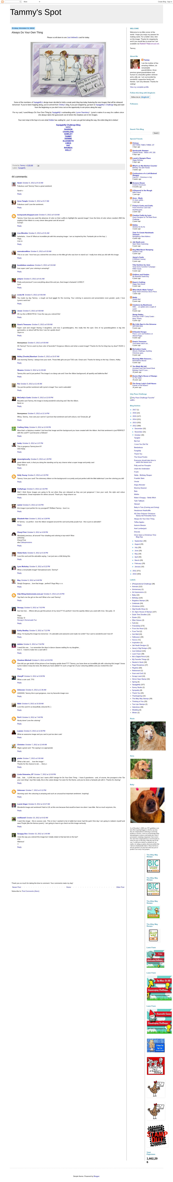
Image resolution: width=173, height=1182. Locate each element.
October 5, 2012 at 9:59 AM (42, 324)
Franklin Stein (139, 478)
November (139, 432)
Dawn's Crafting (139, 282)
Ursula (136, 481)
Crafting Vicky (23, 427)
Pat (18, 384)
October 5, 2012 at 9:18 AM (49, 215)
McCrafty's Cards (24, 397)
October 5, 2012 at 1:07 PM (32, 443)
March (137, 560)
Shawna (20, 370)
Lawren (20, 731)
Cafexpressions (26, 542)
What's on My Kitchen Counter (145, 166)
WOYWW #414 (138, 326)
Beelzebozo (138, 447)
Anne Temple (22, 201)
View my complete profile (139, 87)
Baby (134, 595)
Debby (135, 225)
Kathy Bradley (23, 630)
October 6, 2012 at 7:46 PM (32, 717)
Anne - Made (138, 198)
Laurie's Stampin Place (142, 158)
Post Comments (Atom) (30, 891)
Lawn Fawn (136, 654)
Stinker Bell (136, 299)
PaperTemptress (138, 665)
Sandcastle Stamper (141, 151)
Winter (134, 712)
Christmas (136, 606)
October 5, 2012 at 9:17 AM (38, 201)
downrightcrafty (23, 459)
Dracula (137, 532)
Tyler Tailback (139, 501)
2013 (135, 422)
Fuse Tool (135, 631)
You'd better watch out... (141, 343)
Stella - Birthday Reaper (143, 475)
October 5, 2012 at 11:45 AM (31, 384)
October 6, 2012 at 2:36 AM (36, 690)
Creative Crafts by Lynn (142, 215)
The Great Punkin (140, 457)
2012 (135, 426)
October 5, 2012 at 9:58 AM (33, 311)
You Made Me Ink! (140, 366)
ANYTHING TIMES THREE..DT (143, 145)
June (137, 551)
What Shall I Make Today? (143, 290)
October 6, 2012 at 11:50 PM (34, 731)
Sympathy (136, 690)
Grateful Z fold (137, 252)
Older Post (120, 887)
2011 (135, 571)
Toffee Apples (139, 522)
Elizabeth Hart (22, 518)
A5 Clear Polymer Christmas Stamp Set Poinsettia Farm (145, 515)
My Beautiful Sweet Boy (141, 276)
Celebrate (135, 603)
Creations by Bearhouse (142, 305)
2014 (135, 419)
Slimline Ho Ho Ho (139, 227)
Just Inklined (136, 651)
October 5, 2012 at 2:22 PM (38, 475)
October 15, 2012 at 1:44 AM (39, 834)
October (138, 435)
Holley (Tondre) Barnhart (27, 356)
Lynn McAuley (23, 566)
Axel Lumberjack (140, 528)
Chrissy (136, 143)
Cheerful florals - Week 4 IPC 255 (144, 152)
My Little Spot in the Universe (144, 324)
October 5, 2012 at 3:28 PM (39, 518)
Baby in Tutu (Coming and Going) (146, 507)
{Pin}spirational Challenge (141, 584)
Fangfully (137, 451)
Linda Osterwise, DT (25, 774)
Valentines (136, 707)
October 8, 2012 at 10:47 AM (39, 804)
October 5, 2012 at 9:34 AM (45, 265)
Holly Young (22, 475)
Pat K (19, 717)
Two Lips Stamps (138, 704)
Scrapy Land (137, 676)
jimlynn (20, 279)
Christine (21, 745)
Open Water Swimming (140, 244)
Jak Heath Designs (139, 645)
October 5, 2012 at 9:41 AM (34, 279)
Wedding (135, 710)
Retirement (136, 670)
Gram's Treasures (24, 324)
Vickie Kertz (22, 553)
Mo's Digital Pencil (139, 656)
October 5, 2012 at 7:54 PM (34, 644)
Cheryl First (22, 532)
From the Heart (138, 628)
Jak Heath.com (138, 242)
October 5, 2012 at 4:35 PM (37, 532)
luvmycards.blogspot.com (27, 215)
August (137, 544)
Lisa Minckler (22, 233)
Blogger (96, 1176)
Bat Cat (137, 441)
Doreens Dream (139, 183)
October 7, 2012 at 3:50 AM (33, 758)
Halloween (136, 637)
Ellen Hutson (137, 620)
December (139, 428)
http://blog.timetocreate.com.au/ (30, 594)
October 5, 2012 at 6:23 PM (54, 594)
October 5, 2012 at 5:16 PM (37, 553)
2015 (135, 416)
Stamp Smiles (138, 314)
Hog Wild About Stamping (143, 250)
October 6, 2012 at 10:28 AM (33, 704)
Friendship (136, 626)
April (136, 557)
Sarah (19, 183)
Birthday (135, 598)
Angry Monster (139, 485)
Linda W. (20, 295)
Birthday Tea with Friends (141, 168)
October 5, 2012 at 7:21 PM (39, 630)
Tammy (146, 60)
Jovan (19, 311)
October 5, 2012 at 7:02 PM (34, 607)
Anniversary (136, 589)
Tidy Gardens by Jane (141, 265)
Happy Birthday (138, 160)
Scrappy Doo (22, 834)
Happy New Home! (139, 284)
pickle (19, 758)
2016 (135, 413)
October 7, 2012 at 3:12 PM (36, 790)
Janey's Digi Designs (140, 648)
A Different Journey (139, 259)
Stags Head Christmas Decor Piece (145, 292)
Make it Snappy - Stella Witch (145, 498)
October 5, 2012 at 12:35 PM (40, 427)
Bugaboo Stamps (138, 600)
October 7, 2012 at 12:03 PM (45, 774)
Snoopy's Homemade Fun (27, 620)
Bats (135, 491)
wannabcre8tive (23, 251)
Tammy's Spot (35, 12)
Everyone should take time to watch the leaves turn (145, 461)
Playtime (135, 668)
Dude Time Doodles (139, 614)
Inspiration (136, 642)
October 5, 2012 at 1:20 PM (41, 459)
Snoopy (20, 607)
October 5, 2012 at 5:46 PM (31, 580)
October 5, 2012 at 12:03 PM (42, 397)
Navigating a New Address (141, 236)
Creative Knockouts (139, 185)
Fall (133, 623)
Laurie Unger (22, 804)
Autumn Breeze (140, 525)
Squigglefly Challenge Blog (68, 125)
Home (68, 887)
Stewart (137, 504)
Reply (19, 194)
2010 (135, 574)
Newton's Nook (137, 662)
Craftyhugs (21, 489)
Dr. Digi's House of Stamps (142, 612)
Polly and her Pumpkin (142, 465)
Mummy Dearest (140, 488)
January (138, 567)
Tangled (137, 438)
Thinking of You (138, 701)
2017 (135, 410)
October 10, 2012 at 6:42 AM (37, 818)
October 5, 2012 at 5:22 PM (39, 566)
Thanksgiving (137, 696)
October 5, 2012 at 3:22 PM (33, 505)
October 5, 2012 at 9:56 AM (35, 295)
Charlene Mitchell (24, 660)
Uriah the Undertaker (142, 469)
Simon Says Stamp (139, 679)
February (138, 563)
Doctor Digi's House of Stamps (145, 376)
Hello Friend (137, 192)
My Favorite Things (139, 659)
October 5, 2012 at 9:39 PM (34, 676)
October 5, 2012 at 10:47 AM (48, 356)
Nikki (19, 704)
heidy (19, 443)
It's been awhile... (138, 200)
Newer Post (16, 887)
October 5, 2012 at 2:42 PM (37, 489)
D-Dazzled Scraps (140, 332)
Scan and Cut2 (137, 673)
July (136, 547)
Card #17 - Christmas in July (142, 177)
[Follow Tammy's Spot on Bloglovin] (140, 98)
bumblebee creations (25, 265)
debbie (20, 644)
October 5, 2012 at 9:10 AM (33, 183)
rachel (19, 505)
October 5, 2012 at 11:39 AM (35, 370)
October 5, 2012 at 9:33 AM (41, 251)
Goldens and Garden (141, 274)
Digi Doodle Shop (138, 609)
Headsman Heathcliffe (142, 510)
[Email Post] (38, 165)
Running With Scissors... (142, 359)
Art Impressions (138, 592)
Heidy (135, 297)
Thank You (138, 454)
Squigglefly (22, 168)
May (19, 580)
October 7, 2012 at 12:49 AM (36, 745)
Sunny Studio (137, 687)
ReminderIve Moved (139, 361)
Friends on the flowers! (140, 385)
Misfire (136, 494)
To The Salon (137, 378)
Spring (134, 682)
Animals (135, 586)
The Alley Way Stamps (140, 698)
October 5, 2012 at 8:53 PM (42, 660)
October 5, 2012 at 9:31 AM (39, 233)
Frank (136, 472)
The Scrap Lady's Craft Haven (144, 383)
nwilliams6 (21, 818)
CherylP (20, 676)
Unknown (21, 690)
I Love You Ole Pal (141, 444)
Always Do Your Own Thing (144, 519)
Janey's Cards (138, 257)
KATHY (68, 127)
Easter (134, 617)
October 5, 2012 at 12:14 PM (38, 413)
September (139, 541)
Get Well (135, 634)
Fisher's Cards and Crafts (143, 206)
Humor (134, 640)
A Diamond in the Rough (142, 190)
